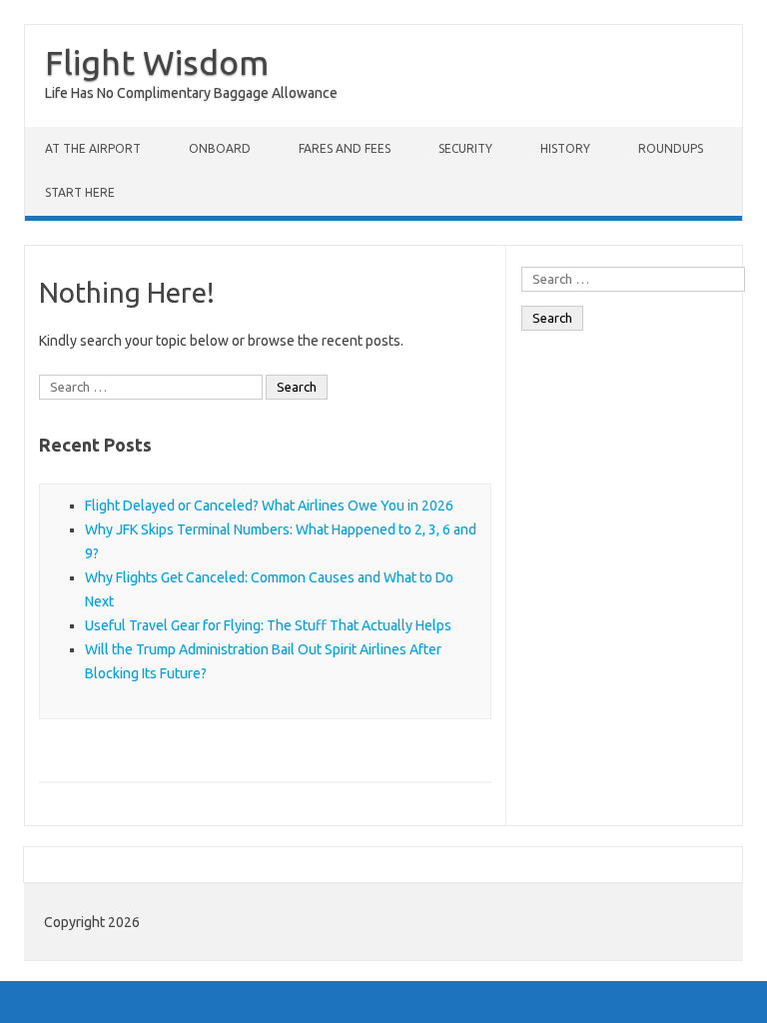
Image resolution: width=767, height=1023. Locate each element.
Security (465, 148)
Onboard (220, 148)
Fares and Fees (344, 148)
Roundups (670, 148)
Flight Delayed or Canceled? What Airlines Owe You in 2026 (269, 505)
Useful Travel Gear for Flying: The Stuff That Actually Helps (268, 625)
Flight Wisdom (157, 62)
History (565, 148)
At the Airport (93, 148)
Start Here (80, 192)
